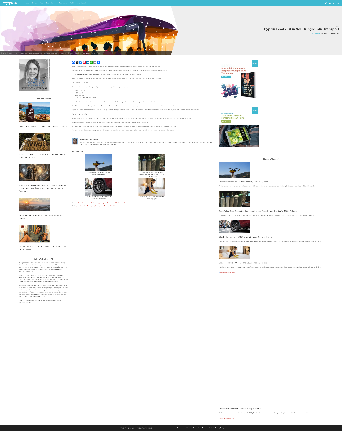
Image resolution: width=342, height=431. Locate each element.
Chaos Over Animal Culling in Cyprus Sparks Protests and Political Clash (101, 203)
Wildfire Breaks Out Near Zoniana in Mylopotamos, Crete (243, 182)
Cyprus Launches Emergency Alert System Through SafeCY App (96, 206)
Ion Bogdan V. (315, 33)
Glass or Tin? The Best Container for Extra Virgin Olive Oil (43, 126)
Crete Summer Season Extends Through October (240, 409)
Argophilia (11, 3)
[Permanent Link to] (98, 162)
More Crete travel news (227, 418)
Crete (337, 26)
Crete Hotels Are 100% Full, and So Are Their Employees (243, 263)
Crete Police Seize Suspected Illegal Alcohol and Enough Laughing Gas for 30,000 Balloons (151, 175)
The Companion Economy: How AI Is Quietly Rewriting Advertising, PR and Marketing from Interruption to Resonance (42, 188)
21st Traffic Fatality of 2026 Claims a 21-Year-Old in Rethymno (245, 237)
